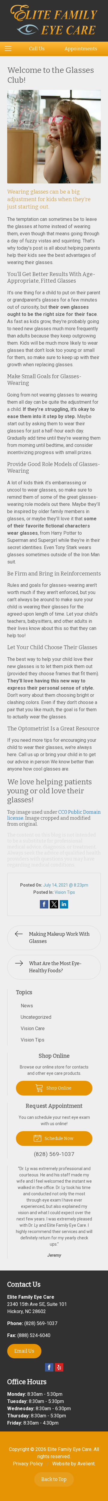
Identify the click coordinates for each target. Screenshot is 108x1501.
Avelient (85, 1464)
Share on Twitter (54, 904)
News (27, 1006)
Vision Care (33, 1028)
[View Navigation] (10, 49)
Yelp (59, 1367)
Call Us (37, 49)
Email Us (24, 1351)
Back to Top (54, 1479)
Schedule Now (58, 1138)
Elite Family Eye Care (69, 1449)
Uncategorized (36, 1017)
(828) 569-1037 (40, 1323)
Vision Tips (65, 892)
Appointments (80, 49)
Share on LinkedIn (64, 904)
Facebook (49, 1367)
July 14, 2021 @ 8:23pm (65, 885)
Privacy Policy (28, 1464)
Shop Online (58, 1088)
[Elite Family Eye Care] (54, 20)
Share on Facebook (44, 904)
